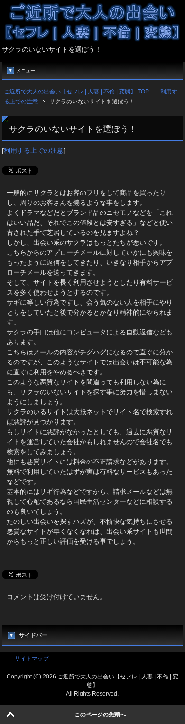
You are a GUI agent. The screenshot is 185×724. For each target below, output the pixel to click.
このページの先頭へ (100, 714)
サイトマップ (32, 658)
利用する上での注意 (34, 150)
